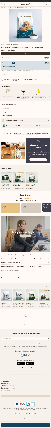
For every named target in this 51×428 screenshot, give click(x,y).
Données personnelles (25, 420)
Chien (5, 7)
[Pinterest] (28, 368)
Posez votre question (25, 235)
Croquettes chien (11, 7)
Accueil (2, 7)
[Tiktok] (25, 368)
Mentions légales (25, 416)
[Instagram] (19, 368)
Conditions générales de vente (25, 418)
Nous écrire (26, 396)
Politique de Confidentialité (33, 346)
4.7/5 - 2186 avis (7, 44)
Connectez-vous (11, 50)
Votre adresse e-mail (7, 338)
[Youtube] (32, 368)
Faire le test (38, 159)
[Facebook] (22, 368)
